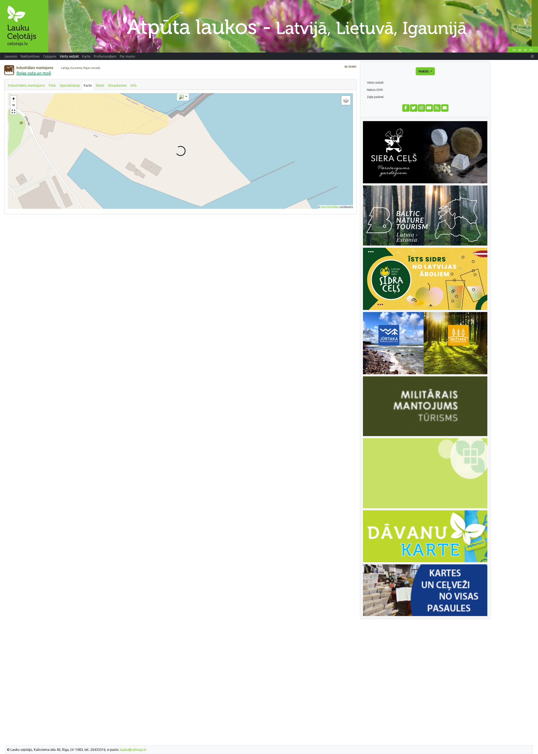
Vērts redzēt (375, 82)
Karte (88, 85)
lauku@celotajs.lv (133, 749)
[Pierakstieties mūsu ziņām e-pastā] (444, 107)
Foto (52, 85)
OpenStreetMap (330, 207)
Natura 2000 (375, 89)
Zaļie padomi (375, 97)
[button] (532, 56)
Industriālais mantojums (26, 85)
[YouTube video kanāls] (429, 107)
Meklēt (424, 71)
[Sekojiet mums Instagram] (421, 107)
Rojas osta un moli (33, 73)
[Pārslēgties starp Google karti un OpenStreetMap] (183, 97)
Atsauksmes (117, 85)
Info (134, 85)
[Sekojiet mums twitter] (413, 107)
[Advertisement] (180, 250)
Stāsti (100, 85)
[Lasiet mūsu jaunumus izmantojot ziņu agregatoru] (436, 107)
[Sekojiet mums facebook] (405, 107)
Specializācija (70, 85)
